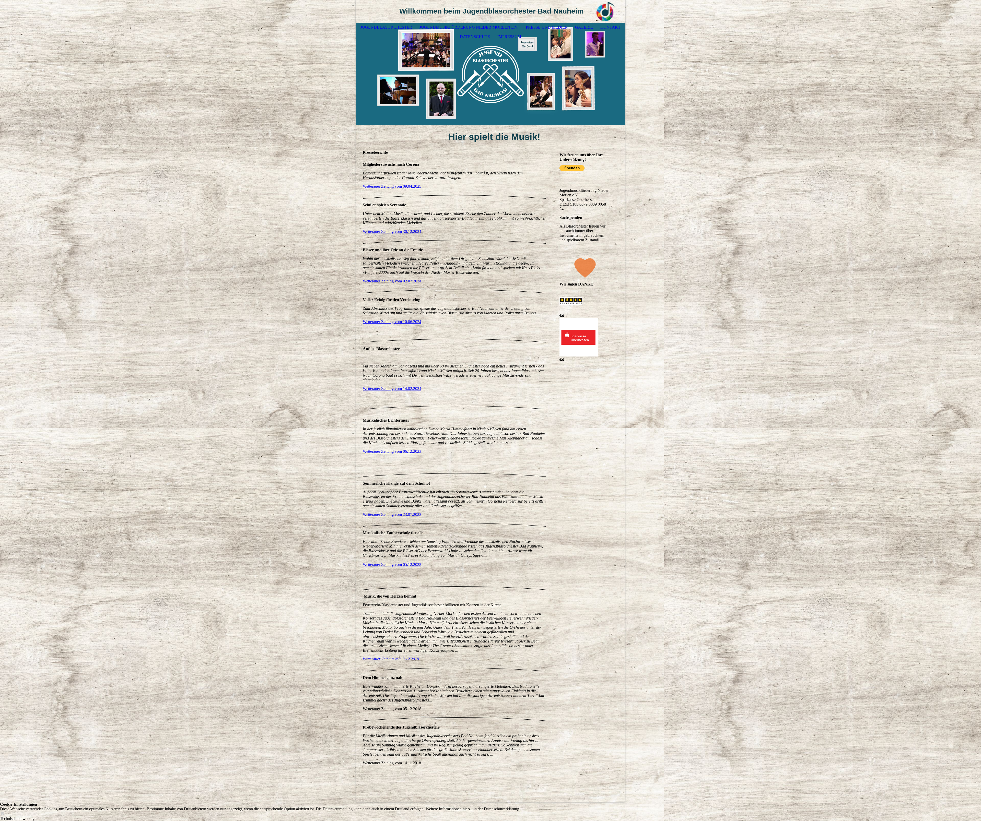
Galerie (584, 27)
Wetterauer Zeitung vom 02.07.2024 (392, 281)
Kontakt (610, 27)
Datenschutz (475, 36)
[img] (605, 11)
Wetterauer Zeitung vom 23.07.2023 (392, 514)
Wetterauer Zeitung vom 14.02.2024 (392, 388)
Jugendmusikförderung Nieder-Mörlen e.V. (468, 27)
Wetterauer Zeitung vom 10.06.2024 (392, 321)
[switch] (2, 814)
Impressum (509, 36)
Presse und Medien (547, 27)
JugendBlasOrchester (386, 27)
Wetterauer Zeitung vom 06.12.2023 (392, 451)
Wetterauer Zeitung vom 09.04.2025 (392, 186)
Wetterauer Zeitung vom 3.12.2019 (391, 659)
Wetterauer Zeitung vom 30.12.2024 (392, 231)
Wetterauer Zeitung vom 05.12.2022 (392, 564)
